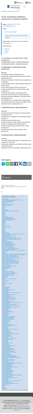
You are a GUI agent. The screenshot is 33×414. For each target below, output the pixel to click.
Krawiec (3, 229)
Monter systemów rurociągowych (8, 249)
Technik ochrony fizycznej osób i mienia (9, 338)
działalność (7, 49)
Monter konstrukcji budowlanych (8, 245)
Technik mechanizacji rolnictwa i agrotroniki (10, 333)
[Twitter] (20, 165)
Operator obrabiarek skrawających (8, 260)
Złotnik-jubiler (4, 388)
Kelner (3, 224)
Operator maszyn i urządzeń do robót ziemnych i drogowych (13, 254)
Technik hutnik (4, 322)
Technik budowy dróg (6, 297)
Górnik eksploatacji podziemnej (8, 218)
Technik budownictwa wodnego (8, 296)
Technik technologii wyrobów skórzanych (9, 366)
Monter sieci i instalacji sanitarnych (8, 247)
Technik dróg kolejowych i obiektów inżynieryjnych (11, 302)
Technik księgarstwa (6, 326)
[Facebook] (16, 165)
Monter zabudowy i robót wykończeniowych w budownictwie (13, 250)
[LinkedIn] (25, 165)
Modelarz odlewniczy (6, 241)
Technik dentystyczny (6, 301)
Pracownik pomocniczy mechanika (8, 272)
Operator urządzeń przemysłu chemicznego (10, 262)
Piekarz (3, 270)
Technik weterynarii (5, 378)
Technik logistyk (5, 328)
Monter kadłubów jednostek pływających (9, 244)
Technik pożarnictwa (6, 346)
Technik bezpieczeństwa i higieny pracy (9, 294)
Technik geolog (5, 315)
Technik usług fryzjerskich (7, 375)
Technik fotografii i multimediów (8, 311)
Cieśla (3, 206)
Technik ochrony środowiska (7, 339)
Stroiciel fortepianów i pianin (7, 283)
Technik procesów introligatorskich (8, 349)
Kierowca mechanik (5, 225)
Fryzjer (3, 215)
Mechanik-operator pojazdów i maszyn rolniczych (11, 239)
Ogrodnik (4, 253)
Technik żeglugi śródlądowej (7, 382)
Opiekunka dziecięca (6, 266)
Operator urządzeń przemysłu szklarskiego (10, 263)
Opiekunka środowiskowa (7, 267)
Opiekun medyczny (5, 264)
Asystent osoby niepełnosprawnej (8, 200)
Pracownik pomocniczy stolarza (8, 274)
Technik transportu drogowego (7, 370)
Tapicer (3, 286)
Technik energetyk (5, 309)
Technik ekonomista (6, 303)
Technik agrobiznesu (6, 287)
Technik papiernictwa (6, 344)
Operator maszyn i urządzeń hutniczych (9, 255)
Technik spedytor (5, 361)
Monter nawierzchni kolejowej (7, 246)
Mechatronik (4, 240)
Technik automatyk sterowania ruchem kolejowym (11, 292)
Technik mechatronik (6, 334)
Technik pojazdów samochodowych (8, 345)
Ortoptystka (4, 269)
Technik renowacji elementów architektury (10, 356)
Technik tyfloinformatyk (6, 373)
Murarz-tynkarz (5, 251)
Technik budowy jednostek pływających (9, 298)
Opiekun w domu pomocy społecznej (9, 265)
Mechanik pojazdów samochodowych (9, 235)
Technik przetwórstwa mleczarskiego (9, 352)
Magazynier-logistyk (6, 232)
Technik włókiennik (5, 381)
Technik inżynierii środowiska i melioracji (9, 325)
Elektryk (3, 212)
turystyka (6, 50)
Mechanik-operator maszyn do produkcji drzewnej (11, 238)
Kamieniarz (4, 223)
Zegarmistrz (4, 387)
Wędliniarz (4, 385)
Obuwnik (3, 252)
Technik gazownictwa (6, 313)
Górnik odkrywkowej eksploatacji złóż (9, 219)
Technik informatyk (5, 323)
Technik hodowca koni (6, 320)
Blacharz (3, 203)
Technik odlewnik (5, 340)
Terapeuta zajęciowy (6, 384)
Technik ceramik (5, 299)
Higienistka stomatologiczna (7, 220)
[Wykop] (29, 165)
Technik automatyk (5, 291)
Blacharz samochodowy (6, 205)
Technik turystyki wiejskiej (7, 372)
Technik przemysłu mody (6, 350)
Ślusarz (3, 285)
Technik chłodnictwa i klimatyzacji (8, 300)
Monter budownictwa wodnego (7, 242)
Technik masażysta (5, 330)
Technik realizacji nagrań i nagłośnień (9, 355)
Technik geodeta (5, 314)
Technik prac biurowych (6, 347)
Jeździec (3, 221)
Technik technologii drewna (7, 364)
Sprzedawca (4, 281)
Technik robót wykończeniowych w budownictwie (11, 357)
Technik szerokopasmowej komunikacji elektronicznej (12, 363)
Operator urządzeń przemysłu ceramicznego (10, 261)
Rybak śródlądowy (5, 280)
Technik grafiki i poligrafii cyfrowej (8, 319)
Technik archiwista (5, 290)
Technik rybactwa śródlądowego (8, 359)
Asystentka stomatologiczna (7, 201)
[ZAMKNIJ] (16, 410)
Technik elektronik (5, 306)
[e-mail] (12, 165)
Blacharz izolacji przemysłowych (8, 204)
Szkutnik (3, 284)
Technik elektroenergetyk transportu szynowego (11, 305)
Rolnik (3, 279)
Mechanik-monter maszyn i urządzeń (9, 237)
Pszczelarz (4, 277)
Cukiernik (4, 207)
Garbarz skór (4, 216)
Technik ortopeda (5, 343)
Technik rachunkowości (6, 353)
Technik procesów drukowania (7, 348)
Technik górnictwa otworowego (8, 317)
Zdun (3, 386)
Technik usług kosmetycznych (7, 376)
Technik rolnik (4, 358)
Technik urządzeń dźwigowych (8, 374)
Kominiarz (4, 226)
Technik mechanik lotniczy (7, 331)
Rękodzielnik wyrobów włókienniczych (9, 278)
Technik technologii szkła (6, 365)
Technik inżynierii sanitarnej (7, 324)
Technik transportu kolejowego (7, 371)
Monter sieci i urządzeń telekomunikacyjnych (10, 248)
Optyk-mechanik (5, 268)
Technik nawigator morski (7, 335)
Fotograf (3, 214)
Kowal (3, 228)
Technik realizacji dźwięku (7, 354)
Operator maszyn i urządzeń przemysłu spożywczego (12, 257)
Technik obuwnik (5, 337)
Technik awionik (5, 293)
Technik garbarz (5, 312)
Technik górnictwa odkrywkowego (8, 316)
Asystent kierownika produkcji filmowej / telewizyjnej (11, 199)
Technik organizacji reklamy (7, 342)
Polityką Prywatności (23, 405)
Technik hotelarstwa (6, 321)
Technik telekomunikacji (6, 369)
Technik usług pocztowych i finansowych (9, 377)
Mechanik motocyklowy (6, 234)
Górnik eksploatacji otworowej (7, 217)
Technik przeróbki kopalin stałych (8, 351)
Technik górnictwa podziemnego (8, 318)
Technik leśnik (4, 327)
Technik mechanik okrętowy (7, 332)
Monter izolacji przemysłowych (8, 243)
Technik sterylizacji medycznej (7, 362)
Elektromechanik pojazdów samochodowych (10, 210)
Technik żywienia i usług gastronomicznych (10, 383)
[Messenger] (3, 165)
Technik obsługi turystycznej (7, 336)
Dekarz (3, 208)
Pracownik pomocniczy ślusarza (8, 275)
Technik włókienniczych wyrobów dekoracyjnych (11, 380)
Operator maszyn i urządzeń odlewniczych (10, 256)
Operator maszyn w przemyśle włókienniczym (10, 259)
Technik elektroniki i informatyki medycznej (10, 307)
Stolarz (3, 282)
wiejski (5, 52)
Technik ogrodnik (5, 341)
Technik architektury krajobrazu (8, 289)
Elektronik (4, 211)
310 (11, 43)
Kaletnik (3, 222)
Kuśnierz (3, 231)
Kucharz (3, 230)
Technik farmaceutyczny (6, 310)
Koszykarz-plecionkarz (6, 227)
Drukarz (3, 209)
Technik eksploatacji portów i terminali (9, 304)
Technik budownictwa (6, 295)
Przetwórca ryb (5, 276)
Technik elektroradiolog (6, 308)
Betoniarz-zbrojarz (5, 202)
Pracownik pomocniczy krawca (8, 271)
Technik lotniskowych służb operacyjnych (10, 329)
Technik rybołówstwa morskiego (8, 360)
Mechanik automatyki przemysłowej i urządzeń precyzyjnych (13, 233)
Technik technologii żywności (7, 367)
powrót (6, 177)
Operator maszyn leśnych (7, 258)
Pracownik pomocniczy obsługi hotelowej (9, 273)
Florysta (3, 213)
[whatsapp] (7, 165)
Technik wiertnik (5, 379)
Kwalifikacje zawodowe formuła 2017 (10, 11)
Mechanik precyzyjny (6, 236)
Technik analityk (5, 288)
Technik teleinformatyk (6, 368)
